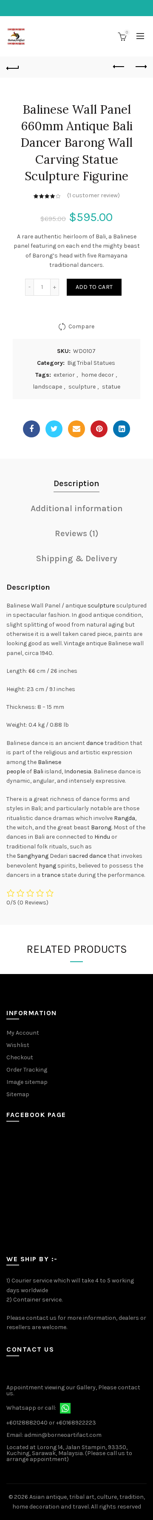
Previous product (119, 67)
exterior (64, 374)
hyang (47, 865)
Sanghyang (32, 855)
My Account (22, 1032)
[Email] (76, 428)
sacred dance (87, 855)
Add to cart (94, 287)
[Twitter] (53, 428)
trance (51, 875)
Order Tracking (26, 1069)
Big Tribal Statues (91, 363)
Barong (101, 827)
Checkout (19, 1057)
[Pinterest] (99, 428)
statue (111, 386)
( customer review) (93, 195)
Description (76, 483)
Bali (38, 771)
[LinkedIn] (121, 428)
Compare (81, 326)
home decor (97, 374)
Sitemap (17, 1094)
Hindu (102, 836)
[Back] (12, 67)
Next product (140, 67)
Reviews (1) (77, 533)
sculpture (82, 386)
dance (94, 743)
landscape (47, 386)
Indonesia (77, 771)
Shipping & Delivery (76, 558)
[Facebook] (31, 428)
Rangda (124, 818)
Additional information (77, 508)
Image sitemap (27, 1082)
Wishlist (17, 1045)
